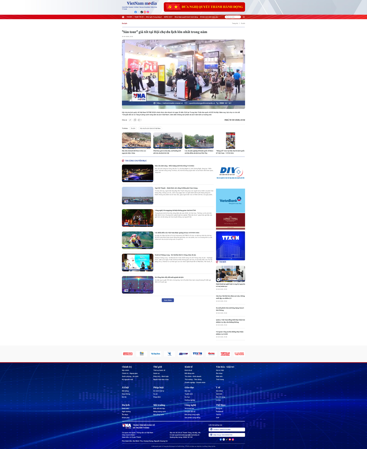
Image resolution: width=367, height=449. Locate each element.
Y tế (218, 387)
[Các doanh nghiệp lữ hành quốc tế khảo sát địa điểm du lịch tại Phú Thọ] (199, 140)
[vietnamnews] (142, 354)
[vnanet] (183, 354)
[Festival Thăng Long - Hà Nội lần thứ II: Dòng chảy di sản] (137, 262)
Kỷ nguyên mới (127, 379)
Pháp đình (157, 397)
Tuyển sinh (189, 394)
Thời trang (220, 379)
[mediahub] (169, 354)
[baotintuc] (197, 354)
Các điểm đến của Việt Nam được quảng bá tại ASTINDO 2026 (177, 233)
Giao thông (126, 394)
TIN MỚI (129, 17)
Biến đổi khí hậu (159, 408)
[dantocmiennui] (156, 354)
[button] (229, 258)
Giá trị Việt (220, 370)
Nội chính (125, 370)
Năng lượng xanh (159, 411)
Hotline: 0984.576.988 (221, 429)
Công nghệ (190, 405)
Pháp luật (158, 387)
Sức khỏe (219, 391)
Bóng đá (219, 408)
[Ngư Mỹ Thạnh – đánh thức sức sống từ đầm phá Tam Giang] (137, 195)
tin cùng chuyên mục (136, 161)
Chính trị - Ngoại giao (130, 373)
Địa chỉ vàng (220, 397)
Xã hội (125, 387)
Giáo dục (189, 387)
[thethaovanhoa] (211, 354)
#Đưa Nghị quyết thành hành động (186, 17)
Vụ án (155, 394)
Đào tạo (187, 391)
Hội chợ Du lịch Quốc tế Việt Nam (150, 128)
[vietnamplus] (239, 354)
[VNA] (135, 12)
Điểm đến (125, 408)
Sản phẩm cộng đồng (192, 418)
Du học (187, 397)
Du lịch (124, 23)
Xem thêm (168, 300)
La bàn (218, 400)
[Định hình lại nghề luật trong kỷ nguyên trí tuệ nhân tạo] (230, 274)
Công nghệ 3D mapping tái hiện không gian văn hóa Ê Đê (175, 210)
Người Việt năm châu (161, 379)
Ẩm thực (125, 414)
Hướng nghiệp (190, 400)
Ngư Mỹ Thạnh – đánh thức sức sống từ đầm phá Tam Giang (176, 188)
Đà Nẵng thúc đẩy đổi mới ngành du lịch (169, 277)
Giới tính (219, 394)
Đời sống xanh (158, 414)
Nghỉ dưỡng (126, 411)
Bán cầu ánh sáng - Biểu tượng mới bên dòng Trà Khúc (174, 166)
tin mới (222, 262)
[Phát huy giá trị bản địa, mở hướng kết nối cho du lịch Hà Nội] (167, 140)
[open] (244, 17)
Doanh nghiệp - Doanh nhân (195, 382)
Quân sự (156, 373)
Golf (217, 418)
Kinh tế (188, 366)
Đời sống (125, 391)
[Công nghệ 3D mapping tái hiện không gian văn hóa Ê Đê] (137, 218)
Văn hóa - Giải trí (225, 366)
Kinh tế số (188, 370)
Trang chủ (235, 23)
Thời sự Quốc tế (159, 370)
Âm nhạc (219, 373)
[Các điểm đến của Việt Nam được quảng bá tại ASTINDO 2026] (137, 240)
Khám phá (125, 418)
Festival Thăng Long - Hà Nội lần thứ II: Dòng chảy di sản (175, 255)
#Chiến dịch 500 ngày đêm (209, 17)
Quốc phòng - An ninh (130, 376)
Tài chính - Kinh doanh (193, 376)
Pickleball (219, 411)
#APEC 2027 (168, 17)
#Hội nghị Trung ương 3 (154, 17)
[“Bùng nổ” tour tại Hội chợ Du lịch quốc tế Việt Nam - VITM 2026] (230, 140)
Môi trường (159, 405)
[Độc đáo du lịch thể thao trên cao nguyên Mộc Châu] (136, 140)
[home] (123, 17)
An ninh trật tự (158, 391)
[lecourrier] (225, 354)
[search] (227, 16)
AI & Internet (189, 408)
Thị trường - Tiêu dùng (193, 379)
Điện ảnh (219, 376)
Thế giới (157, 366)
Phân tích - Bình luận (161, 376)
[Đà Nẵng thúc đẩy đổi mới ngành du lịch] (137, 285)
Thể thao (220, 405)
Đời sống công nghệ (192, 414)
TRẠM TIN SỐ (139, 17)
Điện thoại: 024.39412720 (222, 435)
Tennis (218, 414)
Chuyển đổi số (190, 411)
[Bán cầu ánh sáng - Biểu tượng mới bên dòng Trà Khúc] (137, 173)
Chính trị (127, 366)
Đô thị (124, 397)
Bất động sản (189, 373)
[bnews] (128, 354)
